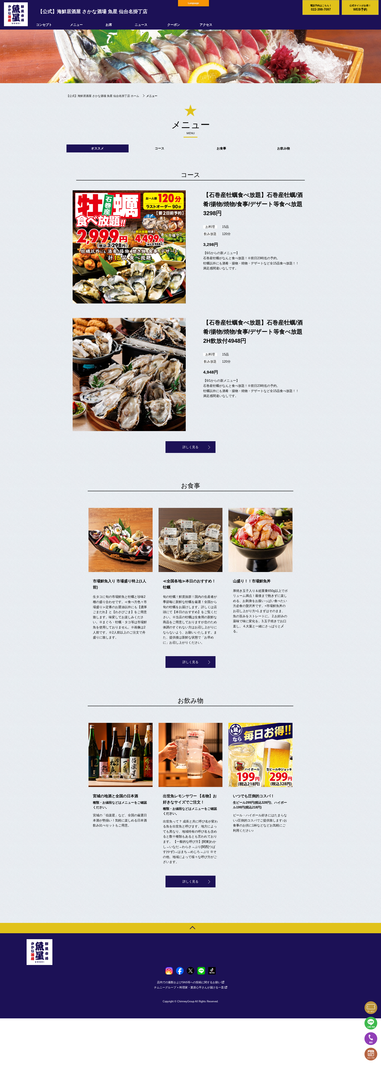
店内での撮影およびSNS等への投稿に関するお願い (189, 982)
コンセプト (44, 24)
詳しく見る (190, 447)
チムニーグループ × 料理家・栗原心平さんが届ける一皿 (189, 987)
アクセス (206, 24)
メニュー (76, 24)
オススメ (97, 148)
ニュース (141, 24)
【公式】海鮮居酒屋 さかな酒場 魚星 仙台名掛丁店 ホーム (102, 95)
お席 (109, 24)
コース (159, 148)
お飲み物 (283, 148)
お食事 (221, 148)
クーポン (173, 24)
